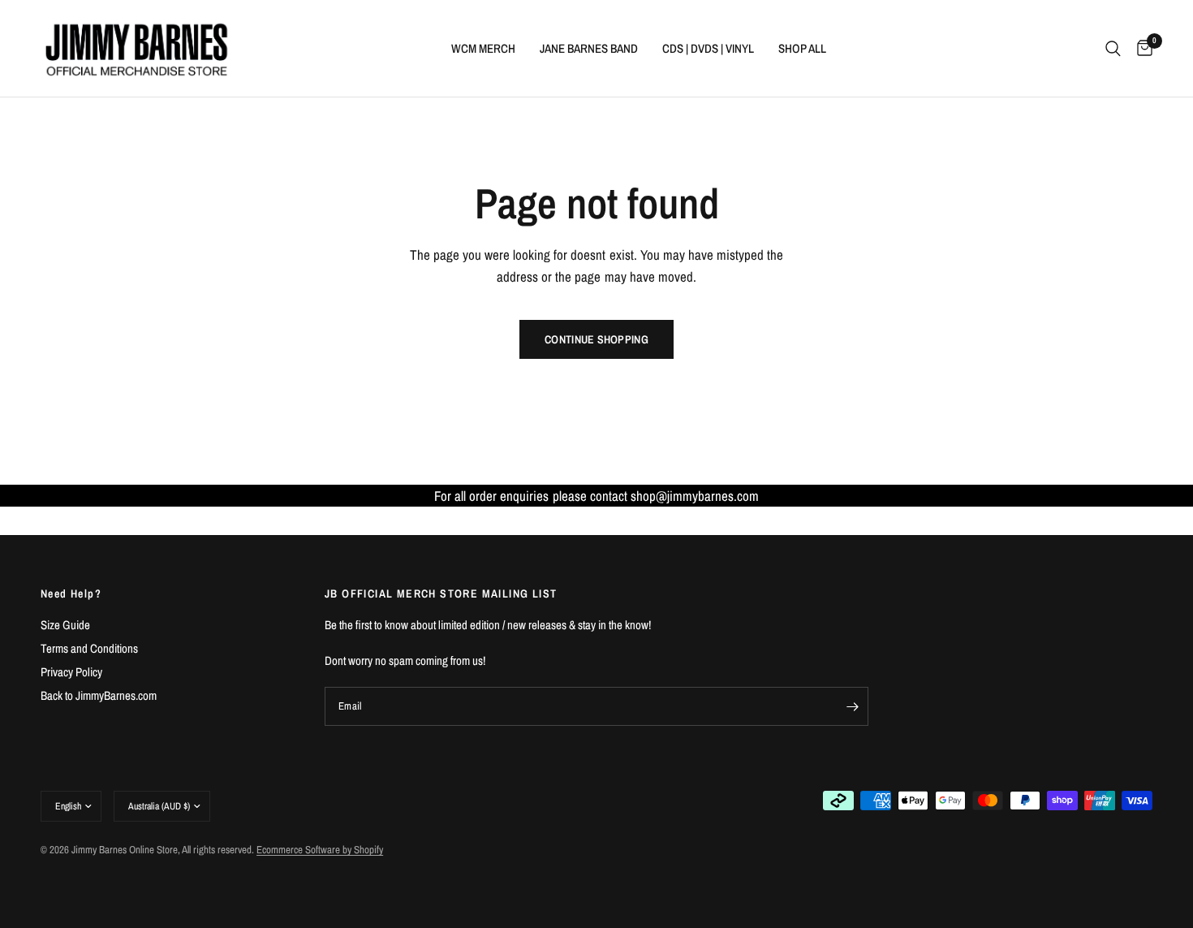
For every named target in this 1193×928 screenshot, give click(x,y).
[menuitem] (483, 49)
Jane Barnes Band (589, 48)
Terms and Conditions (89, 648)
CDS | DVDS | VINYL (708, 48)
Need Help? (71, 593)
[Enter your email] (852, 706)
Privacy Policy (71, 671)
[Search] (1113, 48)
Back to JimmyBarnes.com (99, 695)
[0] (1140, 48)
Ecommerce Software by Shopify (319, 850)
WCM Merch (483, 48)
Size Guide (65, 624)
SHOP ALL (802, 48)
